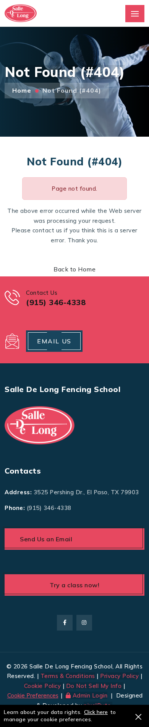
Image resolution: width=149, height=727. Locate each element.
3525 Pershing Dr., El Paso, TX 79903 (86, 492)
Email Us (54, 341)
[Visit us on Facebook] (65, 623)
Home (21, 90)
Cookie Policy (43, 685)
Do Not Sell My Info (94, 685)
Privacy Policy (119, 676)
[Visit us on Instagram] (84, 623)
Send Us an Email (46, 539)
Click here (96, 712)
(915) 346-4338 (49, 507)
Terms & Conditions (67, 676)
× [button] (138, 716)
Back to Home (74, 269)
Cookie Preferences (32, 695)
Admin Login (90, 695)
